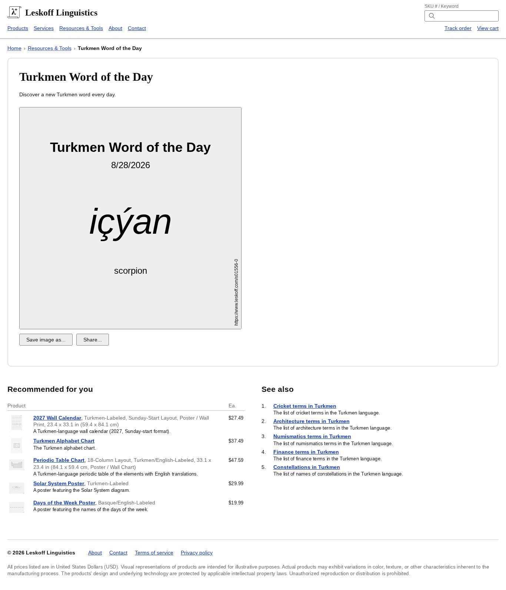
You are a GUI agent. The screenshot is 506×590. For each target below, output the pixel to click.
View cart (488, 28)
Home (14, 48)
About (115, 28)
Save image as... (46, 340)
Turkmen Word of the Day (110, 48)
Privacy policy (197, 553)
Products (17, 28)
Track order (458, 28)
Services (44, 28)
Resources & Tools (81, 28)
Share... (92, 340)
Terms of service (154, 553)
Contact (137, 28)
